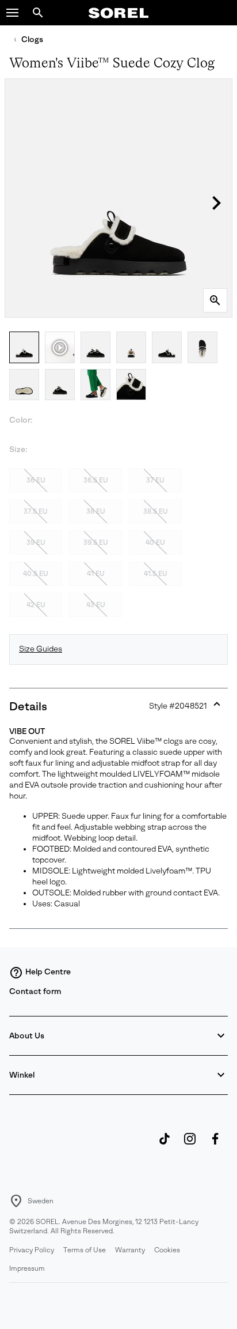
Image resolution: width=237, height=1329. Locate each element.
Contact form (35, 991)
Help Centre (48, 971)
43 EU (95, 604)
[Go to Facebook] (215, 1144)
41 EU (96, 573)
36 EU (35, 480)
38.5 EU (155, 511)
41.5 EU (155, 573)
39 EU (35, 542)
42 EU (35, 604)
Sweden (40, 1201)
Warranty (130, 1250)
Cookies (167, 1250)
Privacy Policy (31, 1250)
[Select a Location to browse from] (16, 1201)
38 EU (95, 511)
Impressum (27, 1268)
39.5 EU (95, 542)
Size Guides (40, 649)
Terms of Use (84, 1250)
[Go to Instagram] (189, 1144)
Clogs (32, 39)
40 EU (155, 542)
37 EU (155, 480)
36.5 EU (95, 480)
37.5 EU (36, 511)
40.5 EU (35, 573)
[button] (12, 12)
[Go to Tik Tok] (164, 1144)
